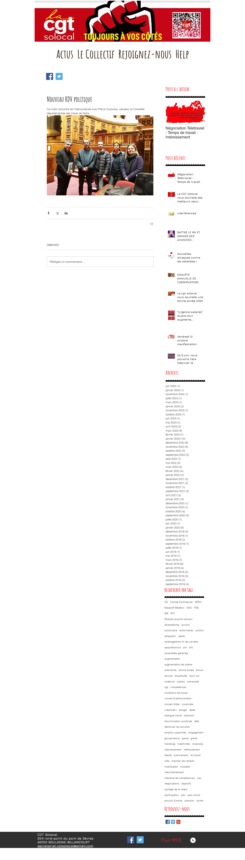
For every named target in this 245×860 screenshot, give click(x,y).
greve (185, 738)
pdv (183, 795)
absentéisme (171, 624)
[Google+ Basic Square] (178, 822)
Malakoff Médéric (174, 607)
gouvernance (172, 738)
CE (166, 602)
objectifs (186, 783)
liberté (168, 755)
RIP (166, 613)
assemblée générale (176, 653)
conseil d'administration (178, 698)
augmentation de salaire (178, 664)
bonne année (186, 670)
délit (196, 721)
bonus (199, 670)
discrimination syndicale (178, 721)
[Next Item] (199, 112)
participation (171, 795)
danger (183, 709)
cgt (166, 687)
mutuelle (185, 766)
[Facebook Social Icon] (49, 76)
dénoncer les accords (177, 726)
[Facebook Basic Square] (168, 822)
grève (194, 738)
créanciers (170, 709)
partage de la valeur (176, 789)
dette (192, 709)
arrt (185, 647)
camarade (193, 681)
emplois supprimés (175, 732)
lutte (166, 760)
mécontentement (174, 772)
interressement (173, 749)
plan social (194, 795)
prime (200, 800)
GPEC (198, 602)
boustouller (181, 675)
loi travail (195, 755)
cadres (181, 681)
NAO (189, 607)
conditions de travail (176, 692)
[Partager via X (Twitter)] (57, 213)
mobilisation (171, 766)
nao (199, 778)
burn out (194, 675)
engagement (196, 732)
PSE (196, 607)
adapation (170, 636)
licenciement (181, 755)
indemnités (184, 743)
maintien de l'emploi (182, 760)
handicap (169, 743)
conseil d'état (172, 704)
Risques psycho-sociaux (178, 619)
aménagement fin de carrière (181, 641)
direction (189, 715)
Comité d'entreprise (181, 602)
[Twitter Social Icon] (59, 76)
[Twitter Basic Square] (173, 822)
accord (185, 624)
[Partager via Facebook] (48, 213)
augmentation (172, 658)
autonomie (170, 670)
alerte (181, 636)
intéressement (192, 749)
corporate (187, 704)
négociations (171, 783)
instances (197, 743)
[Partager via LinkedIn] (66, 213)
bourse (168, 675)
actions (199, 630)
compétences (178, 687)
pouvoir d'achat (173, 800)
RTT (173, 613)
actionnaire (170, 630)
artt (191, 647)
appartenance (172, 647)
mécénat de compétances (179, 778)
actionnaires (186, 630)
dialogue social (173, 715)
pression (189, 800)
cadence (169, 681)
